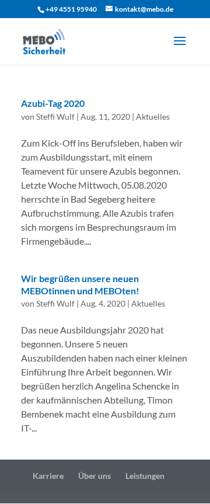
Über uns (94, 476)
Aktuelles (153, 116)
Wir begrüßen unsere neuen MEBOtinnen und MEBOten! (80, 284)
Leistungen (144, 476)
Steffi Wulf (55, 116)
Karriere (48, 476)
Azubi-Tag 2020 (53, 103)
